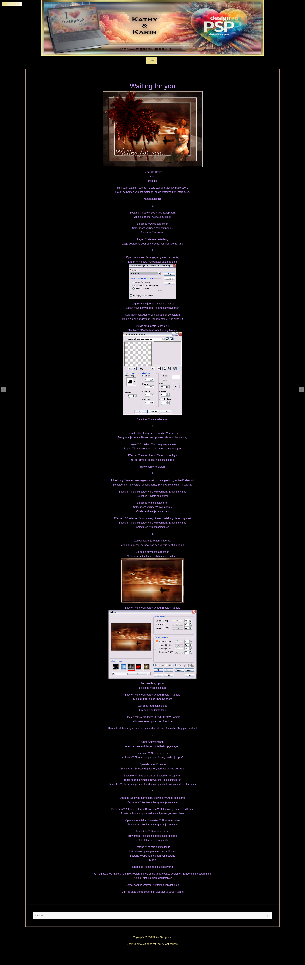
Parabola (158, 944)
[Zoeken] (267, 915)
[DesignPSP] (3, 389)
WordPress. (171, 944)
